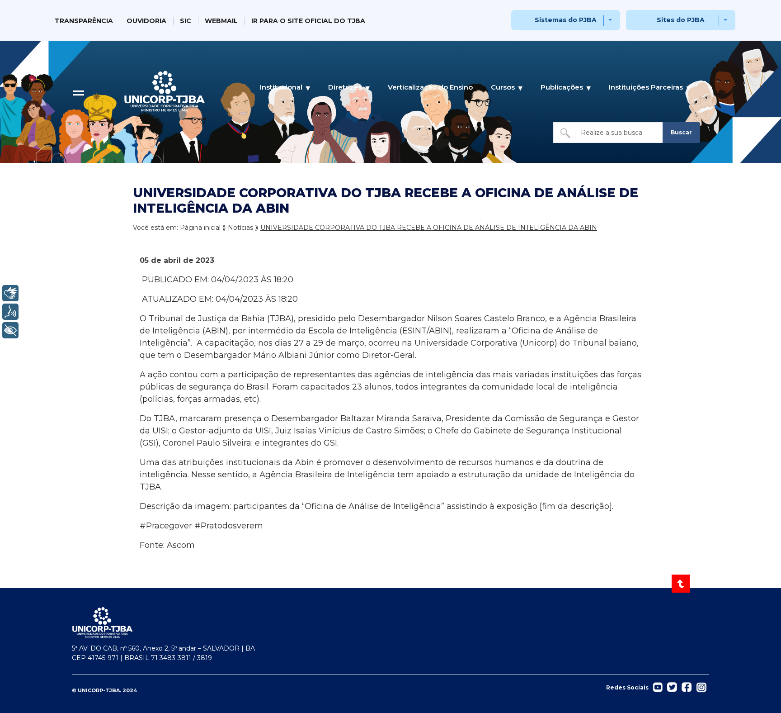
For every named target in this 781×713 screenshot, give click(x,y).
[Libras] (10, 293)
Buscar (681, 132)
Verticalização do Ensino (430, 87)
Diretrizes (345, 87)
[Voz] (10, 312)
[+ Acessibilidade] (10, 330)
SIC (185, 21)
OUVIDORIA (146, 21)
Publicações (562, 87)
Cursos (503, 87)
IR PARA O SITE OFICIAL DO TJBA (308, 21)
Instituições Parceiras (646, 87)
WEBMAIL (221, 21)
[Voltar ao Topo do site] (681, 584)
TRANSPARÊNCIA (84, 21)
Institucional (281, 87)
